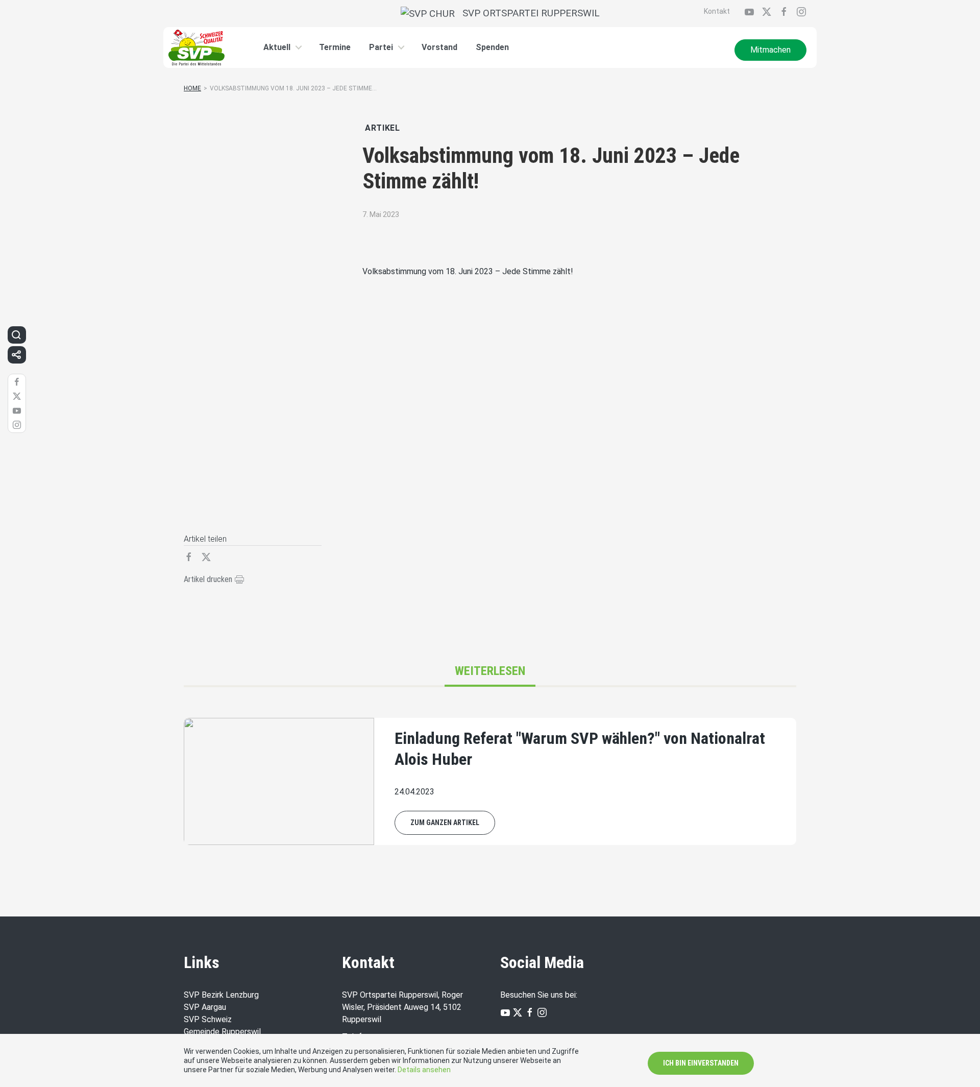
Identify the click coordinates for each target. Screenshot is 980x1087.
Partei (381, 47)
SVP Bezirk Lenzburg (221, 995)
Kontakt (717, 11)
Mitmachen (770, 50)
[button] (16, 335)
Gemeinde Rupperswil (222, 1031)
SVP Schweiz (208, 1019)
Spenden (492, 47)
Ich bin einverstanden (701, 1063)
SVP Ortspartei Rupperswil (527, 13)
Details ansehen (424, 1070)
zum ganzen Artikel (444, 822)
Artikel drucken (209, 579)
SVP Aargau (205, 1007)
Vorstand (439, 47)
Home (192, 88)
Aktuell (276, 47)
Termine (335, 47)
